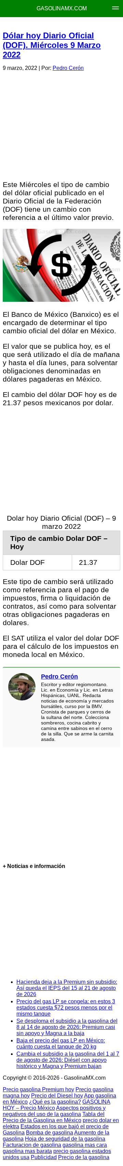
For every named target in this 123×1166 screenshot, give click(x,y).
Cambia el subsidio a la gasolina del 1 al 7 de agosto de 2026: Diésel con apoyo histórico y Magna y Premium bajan (67, 1060)
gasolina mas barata (27, 1151)
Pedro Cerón (68, 68)
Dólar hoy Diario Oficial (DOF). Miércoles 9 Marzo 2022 (52, 45)
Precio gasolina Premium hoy (38, 1089)
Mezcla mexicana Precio (69, 24)
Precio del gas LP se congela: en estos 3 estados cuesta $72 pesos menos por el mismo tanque (65, 1007)
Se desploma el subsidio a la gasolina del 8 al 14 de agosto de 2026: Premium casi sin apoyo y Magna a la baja (67, 1027)
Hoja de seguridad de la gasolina (65, 1139)
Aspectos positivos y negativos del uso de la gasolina (54, 1111)
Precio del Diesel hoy (57, 1096)
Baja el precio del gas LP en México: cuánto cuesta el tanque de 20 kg (60, 1044)
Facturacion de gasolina (32, 1145)
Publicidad (44, 1157)
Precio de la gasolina (83, 1157)
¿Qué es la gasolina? (55, 1102)
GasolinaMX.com (62, 8)
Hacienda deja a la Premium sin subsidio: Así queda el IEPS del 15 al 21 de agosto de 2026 (66, 988)
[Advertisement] (61, 125)
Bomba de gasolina (49, 1133)
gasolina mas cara (85, 1145)
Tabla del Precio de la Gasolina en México (54, 1117)
